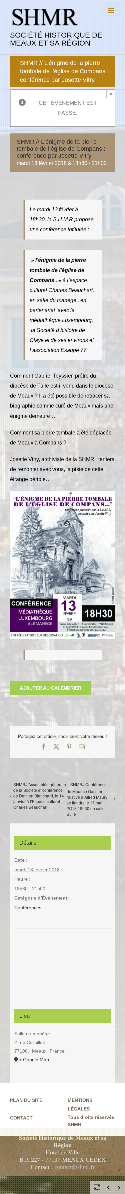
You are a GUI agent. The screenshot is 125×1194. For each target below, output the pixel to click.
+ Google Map (34, 1059)
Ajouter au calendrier (50, 688)
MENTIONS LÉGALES (80, 1104)
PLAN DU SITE (26, 1100)
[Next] (119, 1187)
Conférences (27, 907)
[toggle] (97, 1187)
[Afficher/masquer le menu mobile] (111, 10)
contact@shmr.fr (74, 1167)
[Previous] (108, 1187)
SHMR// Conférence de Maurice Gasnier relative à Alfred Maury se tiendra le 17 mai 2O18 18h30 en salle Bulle (87, 799)
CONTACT (21, 1117)
